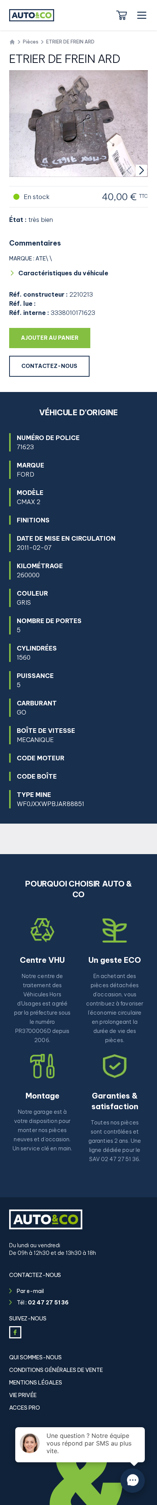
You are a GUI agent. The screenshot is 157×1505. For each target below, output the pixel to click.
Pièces (30, 42)
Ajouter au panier (55, 337)
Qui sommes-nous (35, 1357)
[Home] (12, 42)
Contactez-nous (49, 366)
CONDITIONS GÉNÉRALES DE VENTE (56, 1370)
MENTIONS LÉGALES (35, 1382)
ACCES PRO (24, 1407)
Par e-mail (30, 1291)
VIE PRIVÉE (23, 1395)
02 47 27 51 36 (48, 1302)
